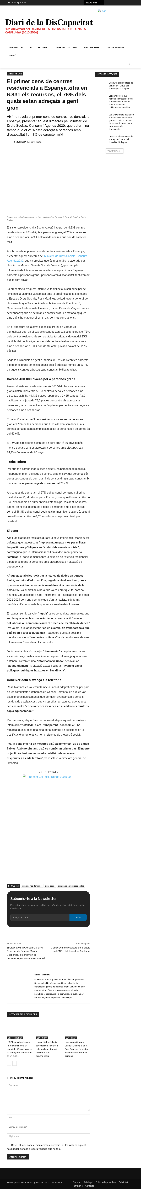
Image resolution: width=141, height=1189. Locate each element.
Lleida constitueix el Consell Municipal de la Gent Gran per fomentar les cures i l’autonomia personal (76, 1049)
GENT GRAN (15, 73)
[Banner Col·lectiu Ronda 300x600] (48, 776)
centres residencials (31, 886)
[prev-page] (9, 1063)
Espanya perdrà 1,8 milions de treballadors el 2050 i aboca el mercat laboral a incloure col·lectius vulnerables (121, 102)
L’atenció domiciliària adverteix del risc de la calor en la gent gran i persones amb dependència (47, 1049)
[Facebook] (109, 3)
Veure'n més (113, 150)
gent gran (50, 886)
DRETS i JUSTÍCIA (15, 1038)
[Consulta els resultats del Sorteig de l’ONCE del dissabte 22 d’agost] (101, 139)
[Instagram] (114, 3)
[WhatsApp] (124, 3)
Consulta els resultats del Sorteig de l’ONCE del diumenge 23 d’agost (121, 86)
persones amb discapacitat (71, 886)
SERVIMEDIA (20, 141)
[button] (130, 64)
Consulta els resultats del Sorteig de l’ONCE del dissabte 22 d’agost (121, 139)
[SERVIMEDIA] (10, 142)
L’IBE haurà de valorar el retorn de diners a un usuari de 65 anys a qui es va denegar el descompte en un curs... (19, 1049)
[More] (67, 151)
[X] (119, 3)
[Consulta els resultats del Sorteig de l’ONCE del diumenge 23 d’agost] (101, 85)
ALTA (78, 917)
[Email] (59, 151)
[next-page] (14, 1063)
